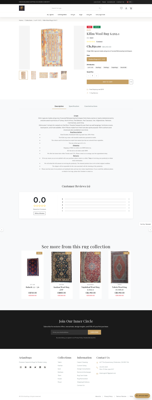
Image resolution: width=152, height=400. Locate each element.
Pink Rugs (106, 67)
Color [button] (89, 14)
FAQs (131, 396)
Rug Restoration (82, 379)
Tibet (59, 375)
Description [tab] (59, 106)
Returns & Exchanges (84, 372)
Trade (104, 2)
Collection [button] (100, 14)
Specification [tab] (74, 106)
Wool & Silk (123, 67)
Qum (59, 369)
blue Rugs (98, 67)
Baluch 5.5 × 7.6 (32, 287)
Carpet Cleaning (82, 362)
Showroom (111, 2)
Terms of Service (121, 396)
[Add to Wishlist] (131, 82)
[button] (52, 48)
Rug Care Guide (82, 375)
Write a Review (39, 213)
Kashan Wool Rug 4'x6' (61, 288)
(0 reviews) (99, 41)
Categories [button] (62, 14)
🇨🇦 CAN (129, 2)
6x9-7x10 (37, 20)
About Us (98, 396)
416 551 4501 (103, 367)
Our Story (97, 2)
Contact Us (120, 2)
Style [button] (73, 14)
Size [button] (80, 14)
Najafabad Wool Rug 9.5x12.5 (90, 288)
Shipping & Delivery (83, 382)
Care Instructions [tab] (90, 106)
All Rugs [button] (50, 14)
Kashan (60, 365)
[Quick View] (28, 281)
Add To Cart (108, 82)
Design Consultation (83, 369)
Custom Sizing (81, 365)
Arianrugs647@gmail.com (107, 373)
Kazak (60, 379)
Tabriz (60, 362)
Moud (59, 382)
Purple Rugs (115, 67)
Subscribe (94, 332)
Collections (28, 20)
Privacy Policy (108, 396)
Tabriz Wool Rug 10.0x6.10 (119, 288)
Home (21, 20)
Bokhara (60, 372)
